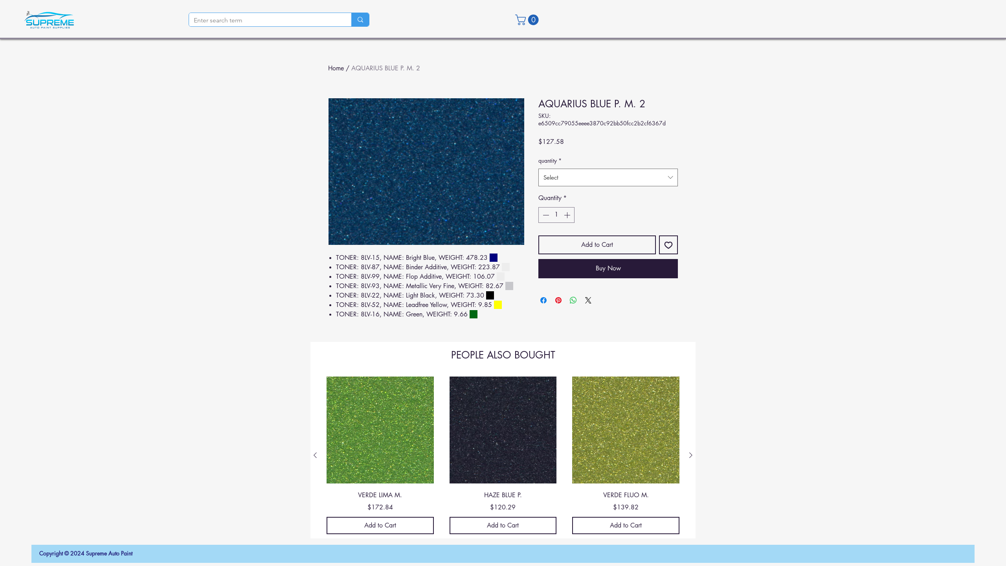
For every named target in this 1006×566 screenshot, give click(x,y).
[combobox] (608, 177)
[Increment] (567, 215)
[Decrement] (545, 215)
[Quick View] (380, 430)
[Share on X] (588, 300)
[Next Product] (691, 455)
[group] (503, 455)
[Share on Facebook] (543, 300)
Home (336, 68)
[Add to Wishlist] (668, 244)
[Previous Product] (315, 455)
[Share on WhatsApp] (573, 300)
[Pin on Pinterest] (558, 300)
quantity (550, 160)
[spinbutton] (556, 215)
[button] (528, 20)
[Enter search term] (360, 19)
